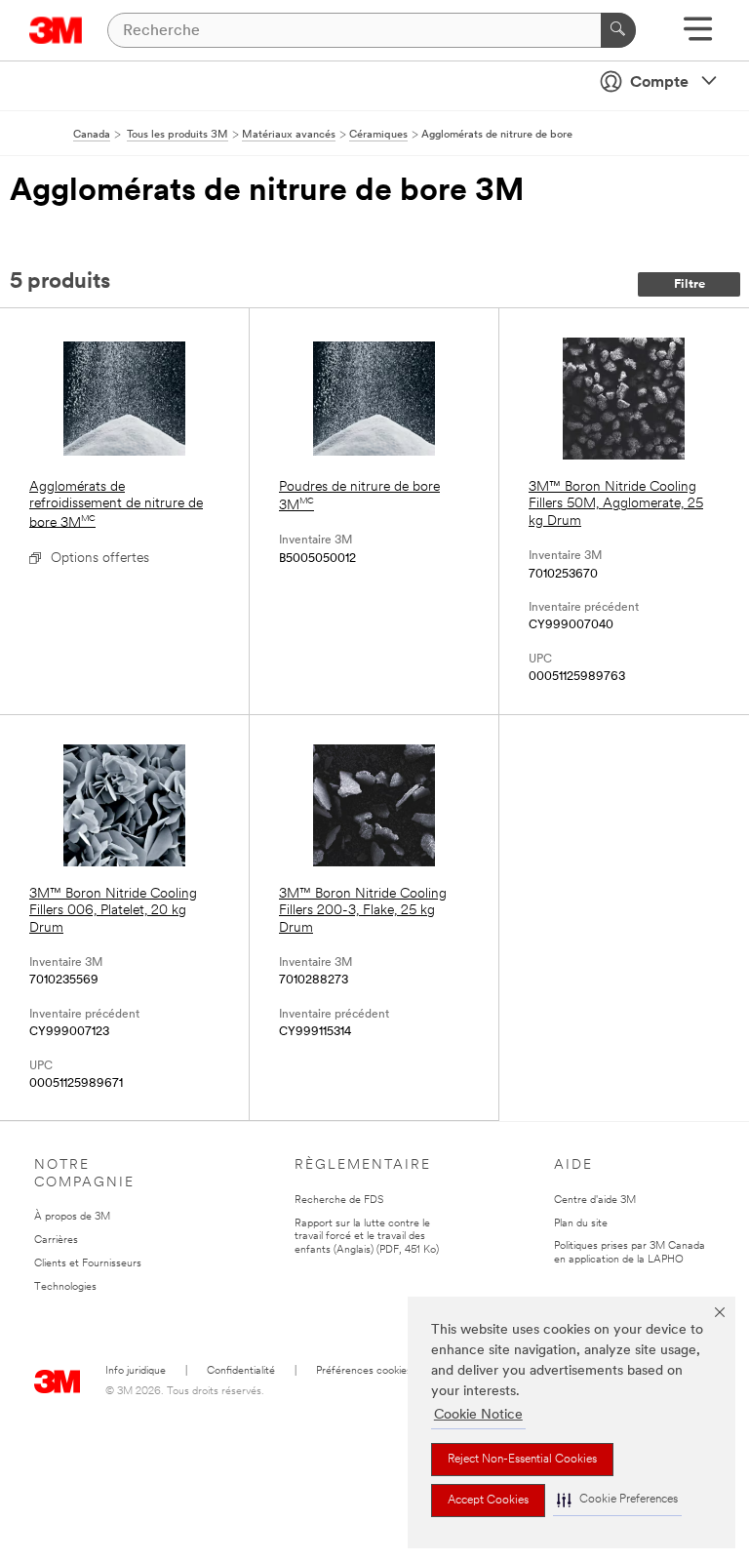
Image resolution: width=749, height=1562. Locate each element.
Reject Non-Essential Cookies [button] (522, 1459)
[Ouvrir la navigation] (698, 35)
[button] (617, 1500)
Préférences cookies (364, 1371)
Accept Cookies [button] (488, 1500)
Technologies (65, 1287)
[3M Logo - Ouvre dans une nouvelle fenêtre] (56, 30)
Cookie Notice (478, 1415)
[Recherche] (618, 30)
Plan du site (581, 1224)
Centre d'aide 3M (595, 1200)
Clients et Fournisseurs (87, 1264)
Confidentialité (241, 1371)
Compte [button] (659, 83)
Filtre (689, 284)
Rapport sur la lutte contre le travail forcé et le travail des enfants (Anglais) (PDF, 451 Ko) (367, 1238)
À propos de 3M (72, 1217)
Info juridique (135, 1371)
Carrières (56, 1240)
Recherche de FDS (339, 1200)
